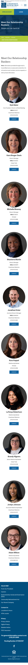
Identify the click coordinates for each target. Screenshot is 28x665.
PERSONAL (7, 37)
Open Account (7, 12)
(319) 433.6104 (14, 419)
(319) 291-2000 (14, 637)
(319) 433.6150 (14, 115)
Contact (14, 119)
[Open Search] (21, 5)
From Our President (7, 589)
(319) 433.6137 (14, 512)
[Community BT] (10, 5)
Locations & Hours (6, 610)
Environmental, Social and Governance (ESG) (12, 595)
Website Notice (5, 627)
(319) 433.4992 (14, 368)
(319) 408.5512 (14, 560)
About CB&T (5, 586)
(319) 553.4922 (14, 320)
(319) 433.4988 (14, 219)
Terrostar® (18, 659)
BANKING (13, 37)
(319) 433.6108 (14, 464)
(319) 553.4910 (14, 165)
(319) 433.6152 (14, 269)
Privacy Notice (5, 621)
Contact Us (4, 607)
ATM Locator (5, 613)
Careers (3, 592)
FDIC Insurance (5, 630)
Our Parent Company (7, 602)
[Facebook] (14, 646)
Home (2, 37)
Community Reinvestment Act (10, 599)
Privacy (3, 618)
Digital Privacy (5, 624)
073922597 (20, 641)
